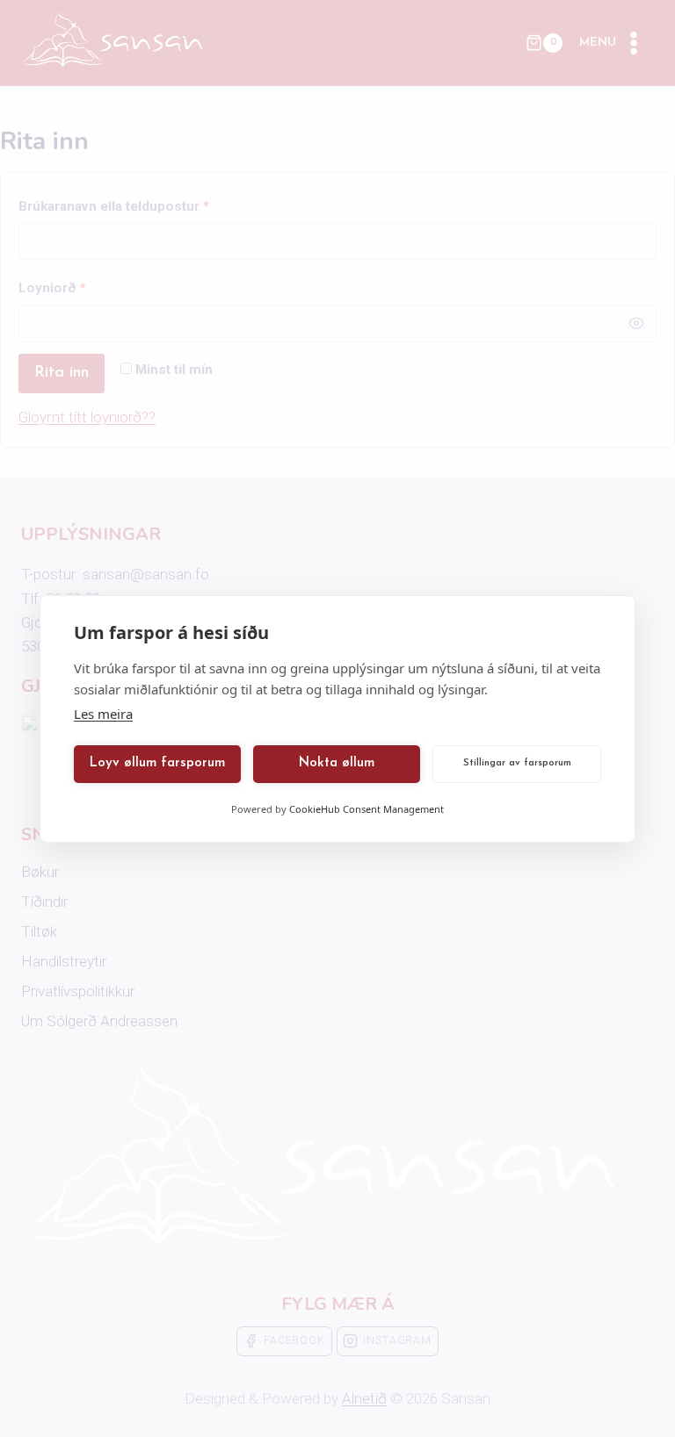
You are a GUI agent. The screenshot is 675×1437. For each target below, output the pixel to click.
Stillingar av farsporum (517, 763)
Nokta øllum (336, 763)
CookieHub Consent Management (366, 808)
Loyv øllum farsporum (157, 763)
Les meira (103, 713)
